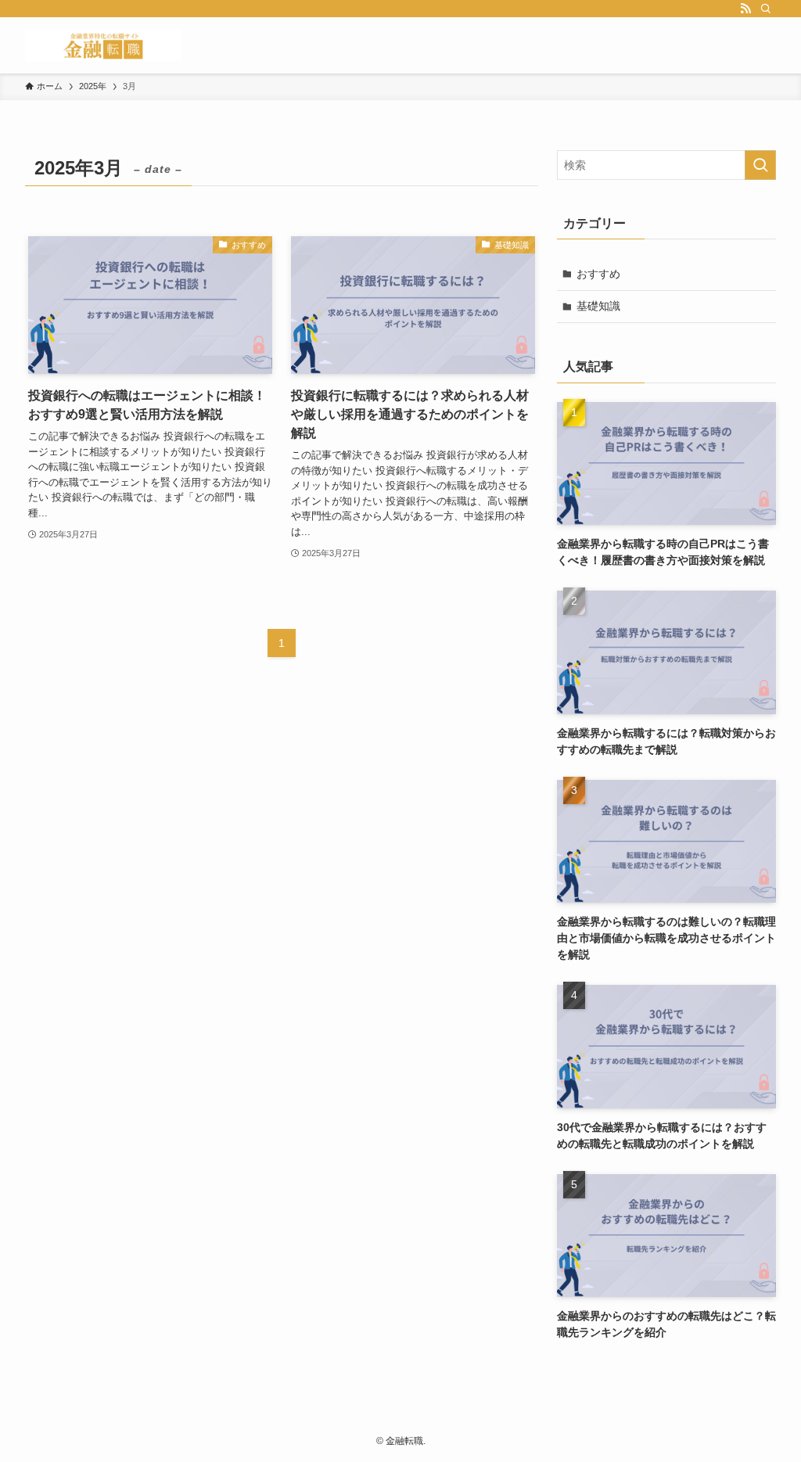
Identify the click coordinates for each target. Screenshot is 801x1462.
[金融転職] (103, 45)
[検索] (766, 8)
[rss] (745, 8)
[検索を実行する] (760, 165)
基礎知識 (598, 306)
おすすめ (598, 274)
